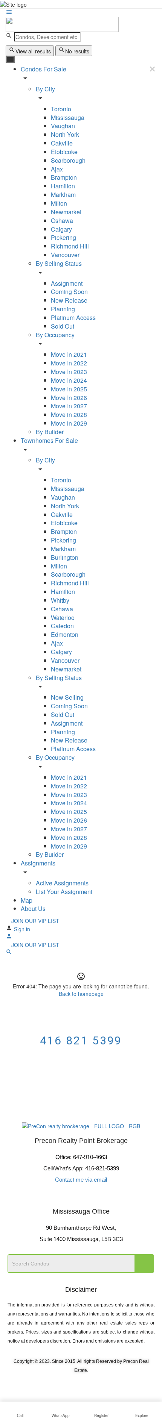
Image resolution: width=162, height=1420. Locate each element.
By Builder (50, 431)
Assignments (38, 863)
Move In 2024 (69, 380)
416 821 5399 (81, 1040)
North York (65, 134)
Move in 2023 (69, 794)
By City (45, 89)
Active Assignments (62, 883)
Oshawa (62, 220)
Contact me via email (81, 1179)
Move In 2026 (69, 397)
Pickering (63, 237)
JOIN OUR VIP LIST (34, 920)
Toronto (61, 109)
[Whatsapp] (111, 1196)
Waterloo (63, 617)
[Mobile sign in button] (9, 937)
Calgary (61, 229)
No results (77, 51)
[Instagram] (91, 1196)
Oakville (62, 143)
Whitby (60, 600)
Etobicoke (64, 151)
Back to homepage (81, 993)
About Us (33, 908)
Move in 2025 (69, 811)
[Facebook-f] (50, 1196)
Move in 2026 (69, 820)
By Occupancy (55, 334)
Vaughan (63, 125)
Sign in (22, 929)
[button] (81, 1080)
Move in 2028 (69, 414)
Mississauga (67, 117)
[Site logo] (62, 23)
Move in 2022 (69, 786)
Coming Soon (69, 291)
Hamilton (63, 186)
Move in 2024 (69, 803)
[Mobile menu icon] (81, 13)
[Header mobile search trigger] (9, 953)
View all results (33, 51)
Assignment (67, 283)
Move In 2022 (69, 363)
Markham (63, 194)
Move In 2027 (69, 406)
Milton (59, 203)
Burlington (64, 557)
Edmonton (64, 634)
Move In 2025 (69, 389)
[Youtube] (71, 1196)
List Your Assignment (64, 891)
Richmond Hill (70, 246)
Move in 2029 (69, 423)
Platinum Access (73, 317)
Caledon (62, 625)
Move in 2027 (69, 828)
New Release (69, 300)
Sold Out (62, 326)
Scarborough (68, 160)
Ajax (57, 169)
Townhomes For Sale (49, 440)
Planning (63, 309)
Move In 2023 (69, 371)
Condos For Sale (43, 69)
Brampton (64, 177)
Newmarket (66, 212)
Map (26, 900)
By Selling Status (59, 263)
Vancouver (65, 254)
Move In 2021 (69, 354)
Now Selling (67, 697)
